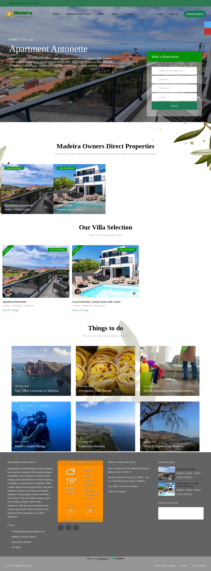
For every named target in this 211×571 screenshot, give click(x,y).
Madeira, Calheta (13, 209)
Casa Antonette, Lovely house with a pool (77, 203)
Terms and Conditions (165, 565)
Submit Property (194, 14)
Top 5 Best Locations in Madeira (37, 390)
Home (56, 14)
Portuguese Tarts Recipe (95, 390)
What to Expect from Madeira (163, 446)
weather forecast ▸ (80, 519)
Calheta (27, 209)
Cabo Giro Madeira (92, 446)
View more (14, 77)
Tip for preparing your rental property (168, 390)
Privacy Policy (199, 565)
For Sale (16, 547)
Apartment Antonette (48, 48)
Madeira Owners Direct (78, 14)
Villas (101, 14)
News (114, 14)
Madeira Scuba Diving (30, 446)
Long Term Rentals (21, 542)
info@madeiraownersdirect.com (28, 531)
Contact (129, 14)
